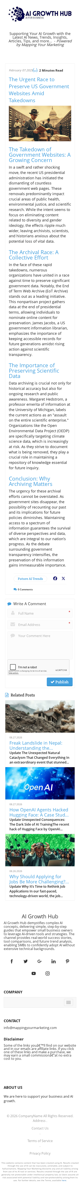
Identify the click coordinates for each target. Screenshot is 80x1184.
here (64, 1180)
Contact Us (40, 1128)
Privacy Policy (40, 1153)
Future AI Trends (30, 579)
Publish (62, 681)
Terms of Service (40, 1141)
